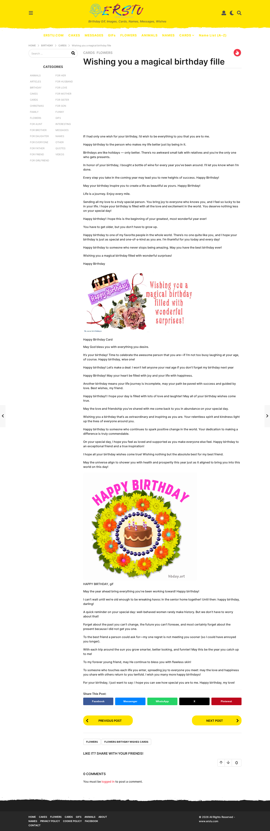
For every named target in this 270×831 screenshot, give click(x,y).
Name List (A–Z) (213, 35)
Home (32, 816)
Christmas (37, 105)
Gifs (78, 816)
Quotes (60, 148)
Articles (35, 81)
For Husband (64, 81)
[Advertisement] (162, 102)
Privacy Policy (50, 821)
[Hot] (237, 52)
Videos (59, 154)
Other (59, 142)
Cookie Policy (72, 821)
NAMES (168, 35)
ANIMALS (149, 35)
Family (34, 111)
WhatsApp (162, 701)
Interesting (63, 124)
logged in (108, 781)
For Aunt (36, 124)
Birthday (36, 87)
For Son (60, 105)
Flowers (105, 53)
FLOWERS (128, 35)
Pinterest (226, 701)
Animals (35, 75)
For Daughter (39, 136)
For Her (60, 75)
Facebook (98, 701)
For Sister (62, 99)
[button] (30, 13)
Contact (34, 825)
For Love (61, 87)
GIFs (112, 35)
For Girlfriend (39, 160)
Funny (59, 111)
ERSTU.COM (54, 35)
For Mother (63, 93)
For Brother (38, 130)
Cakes (34, 93)
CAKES (74, 35)
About (102, 816)
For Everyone (39, 142)
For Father (37, 148)
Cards (89, 53)
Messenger (130, 701)
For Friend (37, 154)
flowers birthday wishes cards (126, 741)
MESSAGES (94, 35)
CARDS (185, 35)
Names (59, 136)
